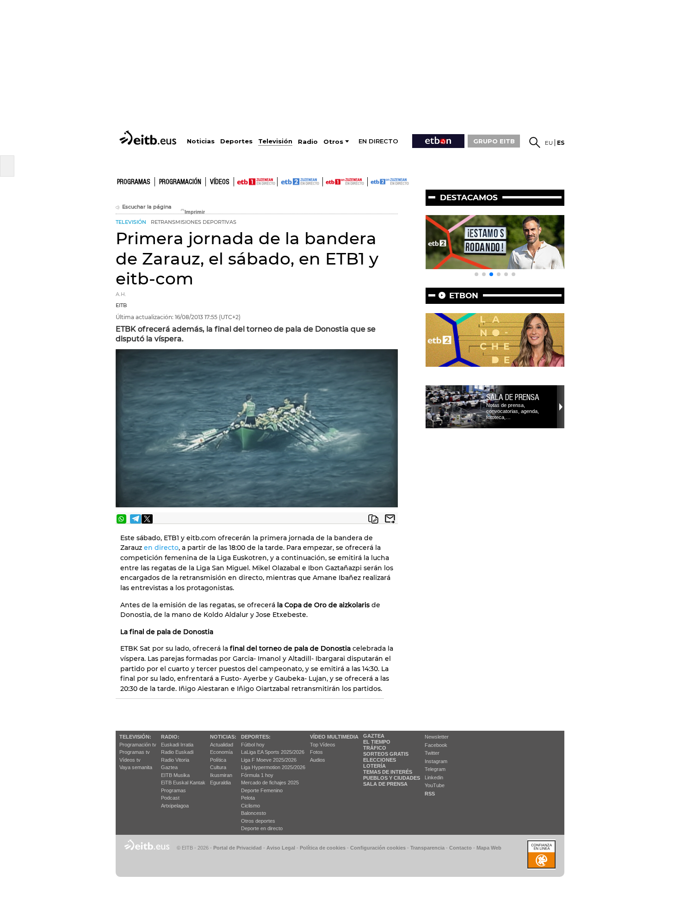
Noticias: (223, 737)
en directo (161, 547)
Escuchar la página (147, 207)
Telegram (435, 769)
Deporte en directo (262, 828)
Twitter (432, 753)
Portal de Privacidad (237, 848)
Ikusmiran (221, 775)
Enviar (390, 519)
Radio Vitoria (175, 760)
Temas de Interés (387, 772)
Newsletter (437, 737)
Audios (317, 760)
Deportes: (256, 737)
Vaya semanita (135, 767)
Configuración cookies (378, 848)
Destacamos (469, 197)
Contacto (460, 848)
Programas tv (134, 752)
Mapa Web (488, 848)
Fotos (316, 752)
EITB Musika (175, 775)
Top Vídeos (322, 744)
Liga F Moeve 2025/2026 (269, 760)
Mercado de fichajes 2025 (270, 782)
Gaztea (169, 767)
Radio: (170, 737)
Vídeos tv (130, 760)
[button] (476, 274)
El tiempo (376, 742)
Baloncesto (253, 813)
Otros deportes (258, 821)
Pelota (248, 798)
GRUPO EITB (494, 141)
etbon (463, 295)
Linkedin (434, 777)
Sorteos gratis (385, 754)
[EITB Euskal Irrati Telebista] (149, 137)
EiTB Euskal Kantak (183, 782)
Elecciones (379, 760)
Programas (133, 182)
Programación (180, 182)
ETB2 (300, 181)
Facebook (436, 745)
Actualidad (221, 744)
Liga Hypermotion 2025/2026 (273, 767)
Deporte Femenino (262, 790)
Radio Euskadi (177, 752)
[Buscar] (534, 142)
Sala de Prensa (385, 784)
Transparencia (427, 848)
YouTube (435, 785)
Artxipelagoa (175, 805)
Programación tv (137, 744)
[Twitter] (147, 519)
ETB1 (255, 181)
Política (218, 760)
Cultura (218, 767)
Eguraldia (220, 782)
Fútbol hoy (253, 744)
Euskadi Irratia (177, 744)
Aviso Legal (280, 848)
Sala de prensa (512, 397)
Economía (221, 752)
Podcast (170, 798)
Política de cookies (323, 848)
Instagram (436, 761)
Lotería (374, 766)
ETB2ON (372, 181)
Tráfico (374, 748)
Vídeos (219, 182)
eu (549, 142)
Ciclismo (250, 805)
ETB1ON (327, 181)
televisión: (135, 737)
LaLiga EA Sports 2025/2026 (272, 752)
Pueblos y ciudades (391, 778)
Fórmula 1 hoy (257, 775)
